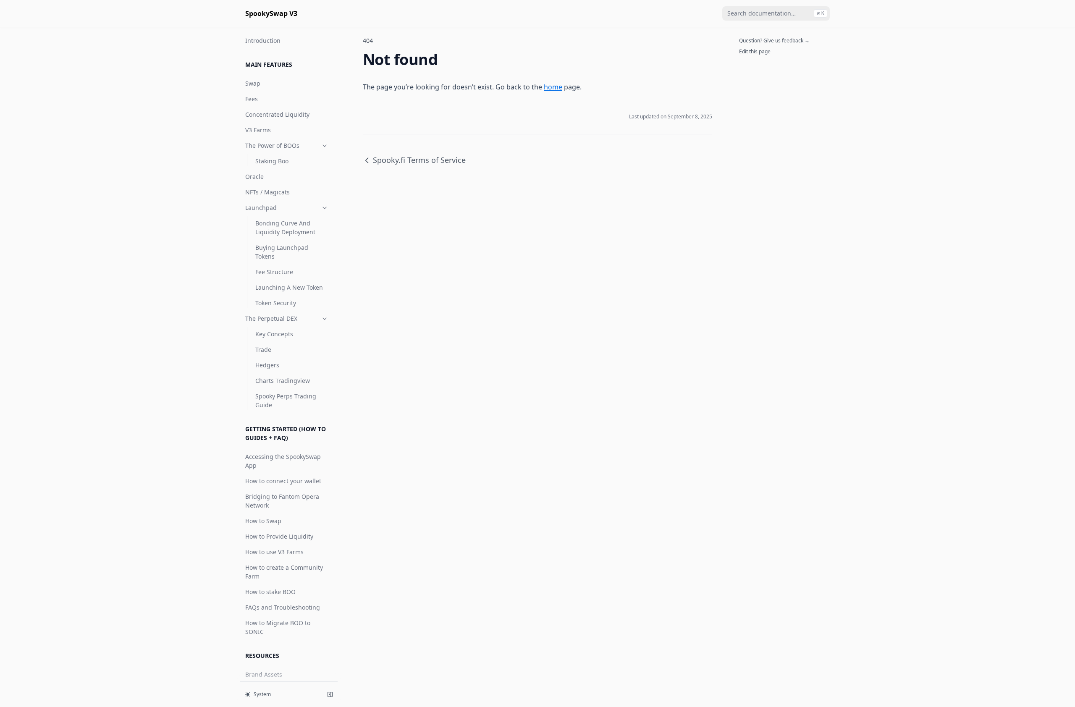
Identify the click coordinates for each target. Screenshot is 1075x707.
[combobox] (776, 13)
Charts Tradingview (282, 381)
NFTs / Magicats (267, 192)
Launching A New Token (289, 287)
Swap (252, 83)
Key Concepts (274, 334)
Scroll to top (753, 62)
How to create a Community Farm (284, 571)
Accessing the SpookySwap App (283, 461)
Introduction (263, 41)
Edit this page (755, 51)
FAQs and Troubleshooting (282, 607)
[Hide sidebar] (330, 694)
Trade (263, 350)
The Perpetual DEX (271, 318)
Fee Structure (274, 272)
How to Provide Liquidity (279, 536)
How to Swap (263, 521)
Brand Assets (263, 674)
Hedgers (267, 365)
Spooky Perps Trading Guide (285, 400)
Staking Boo (271, 161)
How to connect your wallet (283, 481)
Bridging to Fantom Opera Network (282, 500)
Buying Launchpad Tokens (281, 252)
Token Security (275, 303)
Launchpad (261, 208)
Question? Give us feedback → (774, 40)
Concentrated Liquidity (277, 114)
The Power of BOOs (272, 145)
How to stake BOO (270, 592)
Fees (251, 99)
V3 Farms (258, 130)
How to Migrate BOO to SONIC (277, 627)
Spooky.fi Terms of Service (419, 160)
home (553, 87)
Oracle (254, 177)
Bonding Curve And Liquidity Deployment (285, 227)
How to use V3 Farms (274, 552)
